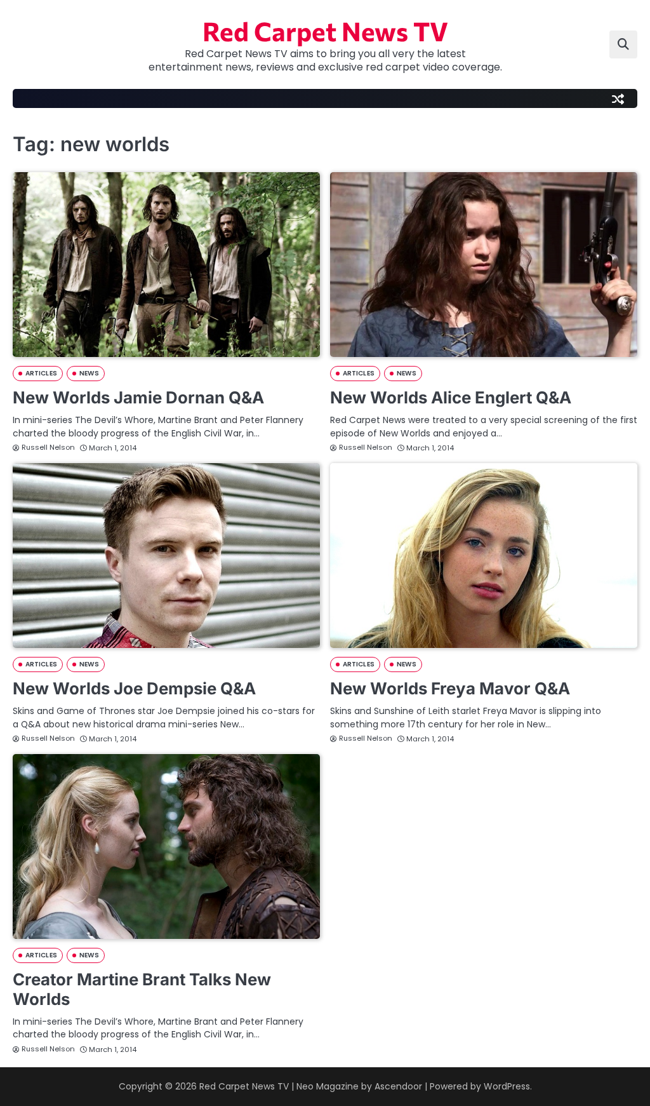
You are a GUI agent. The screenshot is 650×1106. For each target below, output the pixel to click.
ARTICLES (41, 373)
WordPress (507, 1086)
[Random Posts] (617, 98)
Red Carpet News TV (325, 30)
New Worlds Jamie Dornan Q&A (138, 397)
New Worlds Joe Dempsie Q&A (134, 688)
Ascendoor (398, 1086)
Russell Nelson (48, 447)
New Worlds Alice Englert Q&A (450, 397)
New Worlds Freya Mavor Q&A (450, 688)
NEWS (89, 373)
